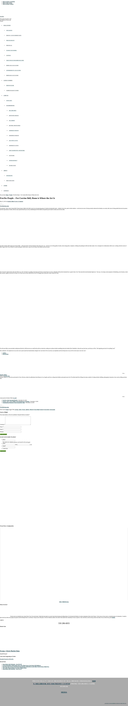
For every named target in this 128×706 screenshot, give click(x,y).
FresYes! (2, 16)
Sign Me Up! (3, 450)
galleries (27, 409)
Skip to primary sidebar (8, 4)
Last (31, 444)
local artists (46, 409)
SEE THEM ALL (64, 602)
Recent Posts (5, 354)
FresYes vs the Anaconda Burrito (10, 400)
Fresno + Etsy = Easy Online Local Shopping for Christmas (16, 401)
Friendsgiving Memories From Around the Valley (14, 402)
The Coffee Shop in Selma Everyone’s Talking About (14, 667)
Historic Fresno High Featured (37, 409)
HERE (113, 617)
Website (1, 431)
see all (14, 398)
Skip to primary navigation (9, 1)
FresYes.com (7, 376)
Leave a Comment (19, 201)
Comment (2, 424)
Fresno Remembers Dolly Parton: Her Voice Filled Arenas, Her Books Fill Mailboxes (22, 665)
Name (1, 426)
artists (20, 409)
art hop (16, 409)
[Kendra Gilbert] (8, 372)
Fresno (23, 409)
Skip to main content (7, 2)
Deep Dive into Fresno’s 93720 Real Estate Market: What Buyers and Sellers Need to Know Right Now (26, 666)
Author (4, 352)
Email (1, 429)
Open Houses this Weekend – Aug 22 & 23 (12, 669)
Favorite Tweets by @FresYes (6, 659)
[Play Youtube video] (64, 311)
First (16, 444)
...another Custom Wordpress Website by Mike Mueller (115, 703)
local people (52, 409)
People (7, 409)
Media (64, 692)
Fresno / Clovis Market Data (10, 651)
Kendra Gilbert (3, 374)
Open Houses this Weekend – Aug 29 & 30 (12, 664)
